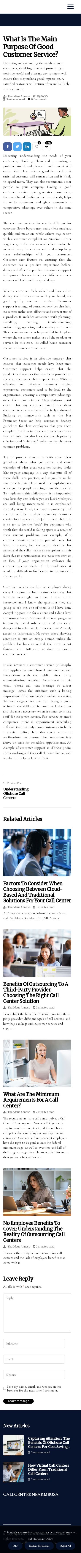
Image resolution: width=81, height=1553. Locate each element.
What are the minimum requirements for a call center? (31, 1100)
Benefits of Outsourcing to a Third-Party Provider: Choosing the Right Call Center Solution (35, 992)
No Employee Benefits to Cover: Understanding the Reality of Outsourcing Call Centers (34, 1231)
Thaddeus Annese (19, 96)
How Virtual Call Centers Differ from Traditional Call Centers (48, 1469)
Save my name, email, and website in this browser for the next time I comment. (34, 1388)
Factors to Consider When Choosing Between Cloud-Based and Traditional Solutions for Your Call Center (37, 892)
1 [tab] (37, 130)
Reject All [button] (65, 1546)
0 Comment (38, 99)
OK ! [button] (15, 1546)
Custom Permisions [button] (39, 1546)
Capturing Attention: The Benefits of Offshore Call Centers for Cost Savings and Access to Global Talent (49, 1442)
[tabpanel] (37, 122)
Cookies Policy (44, 1538)
